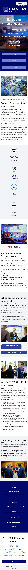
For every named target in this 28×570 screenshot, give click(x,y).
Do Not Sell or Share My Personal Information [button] (14, 566)
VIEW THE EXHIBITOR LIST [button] (11, 346)
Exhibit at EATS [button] (14, 67)
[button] (5, 3)
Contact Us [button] (14, 561)
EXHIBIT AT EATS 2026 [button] (14, 352)
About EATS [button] (14, 60)
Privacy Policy (14, 568)
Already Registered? (21, 5)
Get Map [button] (14, 511)
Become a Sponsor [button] (14, 54)
